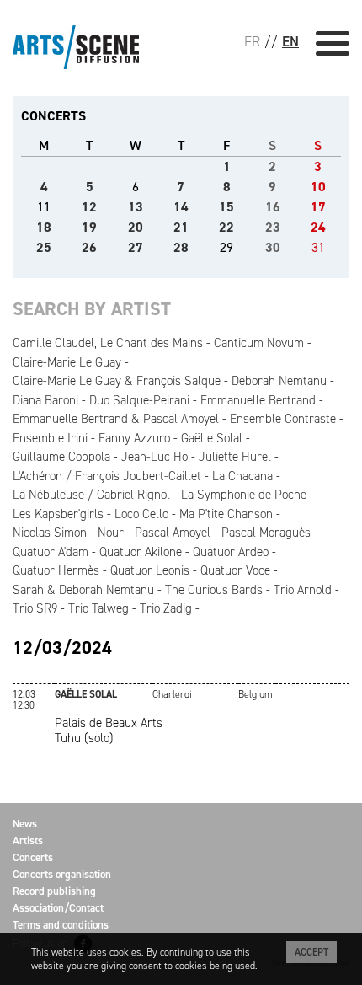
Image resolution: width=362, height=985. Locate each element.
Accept (311, 952)
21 (181, 227)
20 (135, 227)
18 (43, 227)
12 (89, 207)
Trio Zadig (166, 608)
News (25, 823)
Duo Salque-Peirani (139, 400)
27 (135, 247)
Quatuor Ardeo (231, 551)
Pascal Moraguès (266, 532)
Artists (28, 840)
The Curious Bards (214, 589)
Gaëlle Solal (211, 438)
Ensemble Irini (50, 438)
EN (290, 41)
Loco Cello (141, 514)
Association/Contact (58, 908)
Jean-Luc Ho (154, 456)
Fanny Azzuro (134, 438)
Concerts (33, 857)
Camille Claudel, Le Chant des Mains (108, 343)
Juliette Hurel (235, 456)
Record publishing (54, 891)
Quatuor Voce (235, 570)
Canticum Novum (259, 343)
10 (318, 186)
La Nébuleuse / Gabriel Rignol (91, 494)
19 (89, 227)
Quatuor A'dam (50, 551)
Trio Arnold (303, 589)
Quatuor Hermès (56, 570)
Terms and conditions (61, 925)
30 (272, 247)
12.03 (24, 694)
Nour (111, 532)
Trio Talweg (98, 608)
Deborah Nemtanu (279, 380)
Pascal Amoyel (172, 532)
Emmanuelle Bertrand (258, 400)
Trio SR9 (35, 608)
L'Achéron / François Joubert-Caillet (107, 476)
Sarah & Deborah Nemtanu (83, 589)
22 (226, 227)
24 (318, 227)
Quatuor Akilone (140, 551)
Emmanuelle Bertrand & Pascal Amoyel (116, 418)
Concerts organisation (62, 874)
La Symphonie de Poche (243, 494)
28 (181, 247)
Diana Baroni (45, 400)
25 (43, 247)
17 (318, 207)
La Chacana (242, 476)
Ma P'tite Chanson (226, 514)
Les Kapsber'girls (58, 514)
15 (226, 207)
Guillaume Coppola (61, 456)
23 (272, 227)
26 (89, 247)
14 (181, 207)
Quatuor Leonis (149, 570)
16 (272, 207)
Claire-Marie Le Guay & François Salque (117, 380)
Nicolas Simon (50, 532)
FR (252, 41)
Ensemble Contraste (283, 418)
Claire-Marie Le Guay (67, 362)
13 (135, 207)
